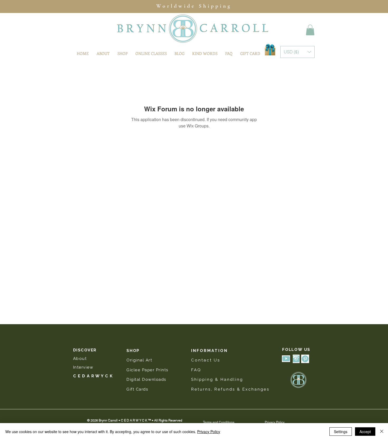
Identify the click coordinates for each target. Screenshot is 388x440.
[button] (310, 30)
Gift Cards (137, 389)
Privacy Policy (275, 422)
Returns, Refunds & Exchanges (230, 389)
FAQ (196, 370)
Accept (365, 431)
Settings (340, 431)
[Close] (381, 431)
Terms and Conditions (218, 422)
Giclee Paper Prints (148, 370)
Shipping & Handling (217, 379)
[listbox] (297, 52)
